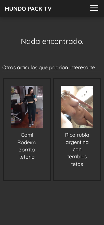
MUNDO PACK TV (28, 8)
